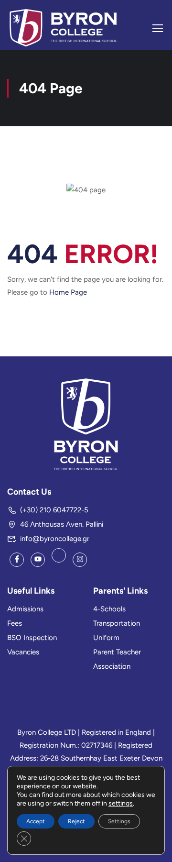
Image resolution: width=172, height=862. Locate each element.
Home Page (68, 292)
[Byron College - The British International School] (63, 28)
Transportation (116, 623)
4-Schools (109, 609)
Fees (14, 623)
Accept (35, 821)
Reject (76, 821)
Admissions (25, 609)
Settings (119, 821)
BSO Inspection (32, 637)
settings (120, 803)
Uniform (106, 637)
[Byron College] (86, 424)
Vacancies (23, 652)
